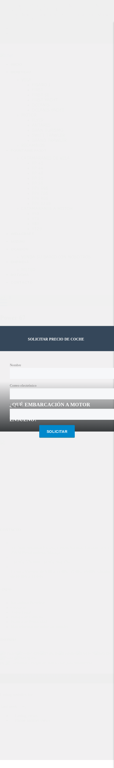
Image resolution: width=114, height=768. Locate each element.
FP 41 (37, 163)
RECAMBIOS (33, 145)
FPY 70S (40, 193)
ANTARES (41, 125)
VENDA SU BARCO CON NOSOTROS (56, 256)
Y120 (37, 228)
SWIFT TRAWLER (48, 135)
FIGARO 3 (41, 84)
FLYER (37, 120)
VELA (26, 79)
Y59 (36, 213)
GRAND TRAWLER (49, 140)
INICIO (16, 64)
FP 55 (37, 183)
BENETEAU (21, 72)
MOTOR (29, 115)
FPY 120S (41, 203)
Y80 (36, 223)
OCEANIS (41, 105)
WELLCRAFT (22, 234)
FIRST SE (40, 94)
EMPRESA (20, 262)
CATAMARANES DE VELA (45, 158)
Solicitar (57, 431)
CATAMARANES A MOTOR (47, 208)
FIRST (37, 89)
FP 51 (37, 178)
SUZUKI (18, 241)
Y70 (36, 218)
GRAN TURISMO (47, 130)
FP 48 (37, 173)
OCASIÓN (19, 249)
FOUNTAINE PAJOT (29, 150)
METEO (28, 269)
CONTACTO (22, 282)
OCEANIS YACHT (48, 110)
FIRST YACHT (45, 100)
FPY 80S (40, 198)
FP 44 (37, 168)
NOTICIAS (20, 274)
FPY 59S (40, 188)
